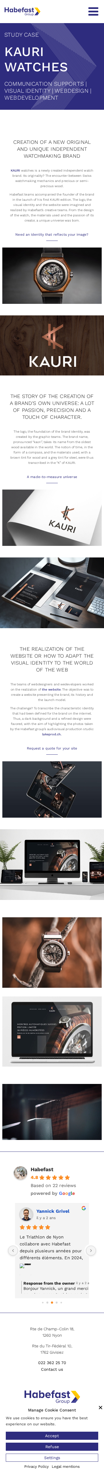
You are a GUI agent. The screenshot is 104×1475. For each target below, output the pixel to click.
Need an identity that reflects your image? (51, 234)
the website (51, 689)
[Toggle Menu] (93, 11)
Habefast (42, 1169)
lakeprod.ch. (52, 734)
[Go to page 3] (48, 1302)
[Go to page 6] (61, 1302)
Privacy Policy (36, 1466)
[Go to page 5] (57, 1302)
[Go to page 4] (52, 1302)
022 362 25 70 (52, 1362)
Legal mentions (66, 1466)
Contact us (52, 1369)
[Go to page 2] (42, 1302)
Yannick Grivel (52, 1211)
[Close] (100, 1407)
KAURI (15, 170)
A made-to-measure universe (52, 477)
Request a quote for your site (52, 748)
